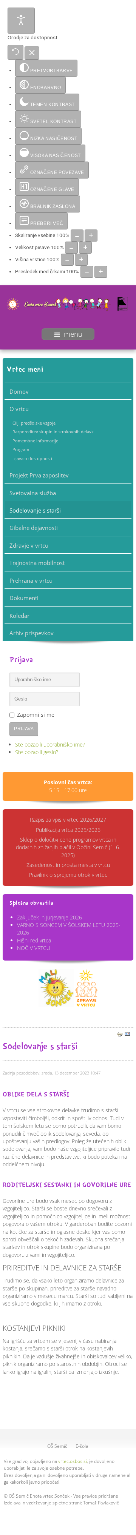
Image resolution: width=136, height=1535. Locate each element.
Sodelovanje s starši (35, 510)
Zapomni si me (35, 714)
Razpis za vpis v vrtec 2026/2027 (68, 819)
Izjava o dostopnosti (32, 458)
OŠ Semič (57, 1446)
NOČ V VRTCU (33, 947)
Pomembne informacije (35, 440)
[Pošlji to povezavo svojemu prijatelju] (127, 1033)
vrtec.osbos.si (72, 1461)
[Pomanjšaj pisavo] (71, 248)
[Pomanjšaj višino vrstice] (67, 260)
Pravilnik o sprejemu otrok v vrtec (68, 874)
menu (73, 334)
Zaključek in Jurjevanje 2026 (49, 917)
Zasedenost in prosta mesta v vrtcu (68, 864)
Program (20, 449)
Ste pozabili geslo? (36, 752)
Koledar (19, 615)
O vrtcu (19, 409)
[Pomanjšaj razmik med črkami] (86, 272)
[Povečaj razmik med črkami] (100, 272)
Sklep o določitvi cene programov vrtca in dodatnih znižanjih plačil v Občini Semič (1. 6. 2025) (68, 847)
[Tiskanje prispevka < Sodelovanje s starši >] (120, 1033)
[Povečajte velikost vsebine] (91, 235)
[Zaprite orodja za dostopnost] (32, 53)
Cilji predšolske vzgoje (34, 423)
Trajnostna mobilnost (37, 563)
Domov (19, 391)
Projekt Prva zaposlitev (39, 475)
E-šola (82, 1446)
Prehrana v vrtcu (31, 580)
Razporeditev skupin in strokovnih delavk (53, 431)
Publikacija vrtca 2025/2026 (68, 829)
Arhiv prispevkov (31, 633)
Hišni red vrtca (34, 940)
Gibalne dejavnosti (33, 527)
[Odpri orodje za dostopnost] (21, 21)
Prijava (24, 728)
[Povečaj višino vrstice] (81, 260)
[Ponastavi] (15, 52)
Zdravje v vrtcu (28, 545)
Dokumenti (24, 598)
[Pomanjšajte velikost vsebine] (77, 235)
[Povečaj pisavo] (85, 248)
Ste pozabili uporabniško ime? (50, 744)
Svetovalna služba (32, 493)
